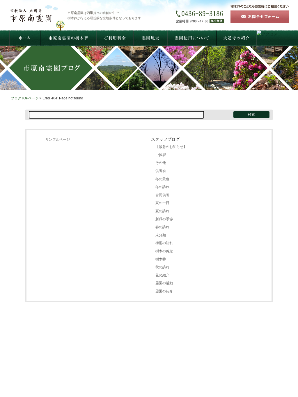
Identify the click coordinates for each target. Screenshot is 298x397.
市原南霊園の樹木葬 (105, 346)
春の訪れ (162, 227)
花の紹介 (162, 275)
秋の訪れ (162, 267)
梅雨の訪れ (164, 243)
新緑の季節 (164, 219)
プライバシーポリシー (178, 352)
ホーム (81, 346)
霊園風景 (152, 346)
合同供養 (162, 195)
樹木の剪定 (164, 251)
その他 (160, 163)
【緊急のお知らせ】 (171, 147)
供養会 (160, 171)
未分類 (160, 235)
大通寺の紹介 (194, 346)
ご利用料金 (133, 346)
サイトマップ (147, 352)
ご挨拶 (160, 155)
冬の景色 (162, 179)
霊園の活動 (164, 283)
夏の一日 (162, 203)
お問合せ (126, 352)
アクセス (215, 346)
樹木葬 (160, 259)
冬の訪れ (162, 187)
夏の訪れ (162, 211)
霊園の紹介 (164, 291)
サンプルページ (57, 139)
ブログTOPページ (25, 98)
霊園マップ (171, 346)
